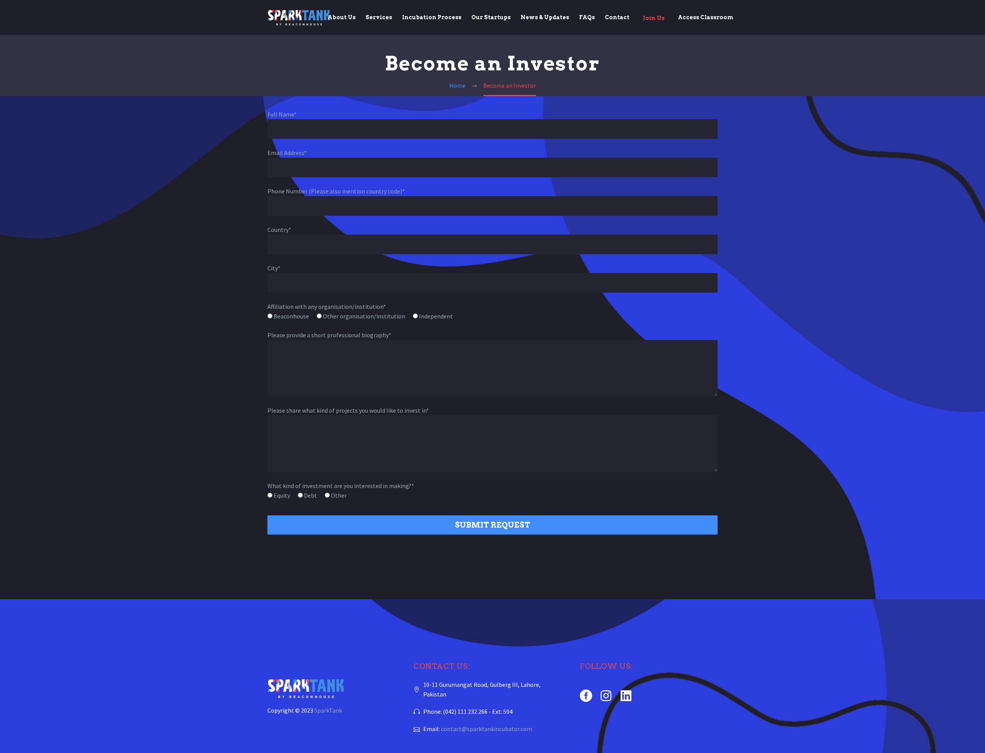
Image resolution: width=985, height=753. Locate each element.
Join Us (653, 18)
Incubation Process (431, 17)
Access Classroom (705, 17)
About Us (342, 17)
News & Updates (545, 17)
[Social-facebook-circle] (586, 696)
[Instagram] (606, 696)
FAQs (587, 17)
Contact (617, 17)
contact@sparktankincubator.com (486, 729)
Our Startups (491, 17)
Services (379, 17)
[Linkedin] (626, 696)
